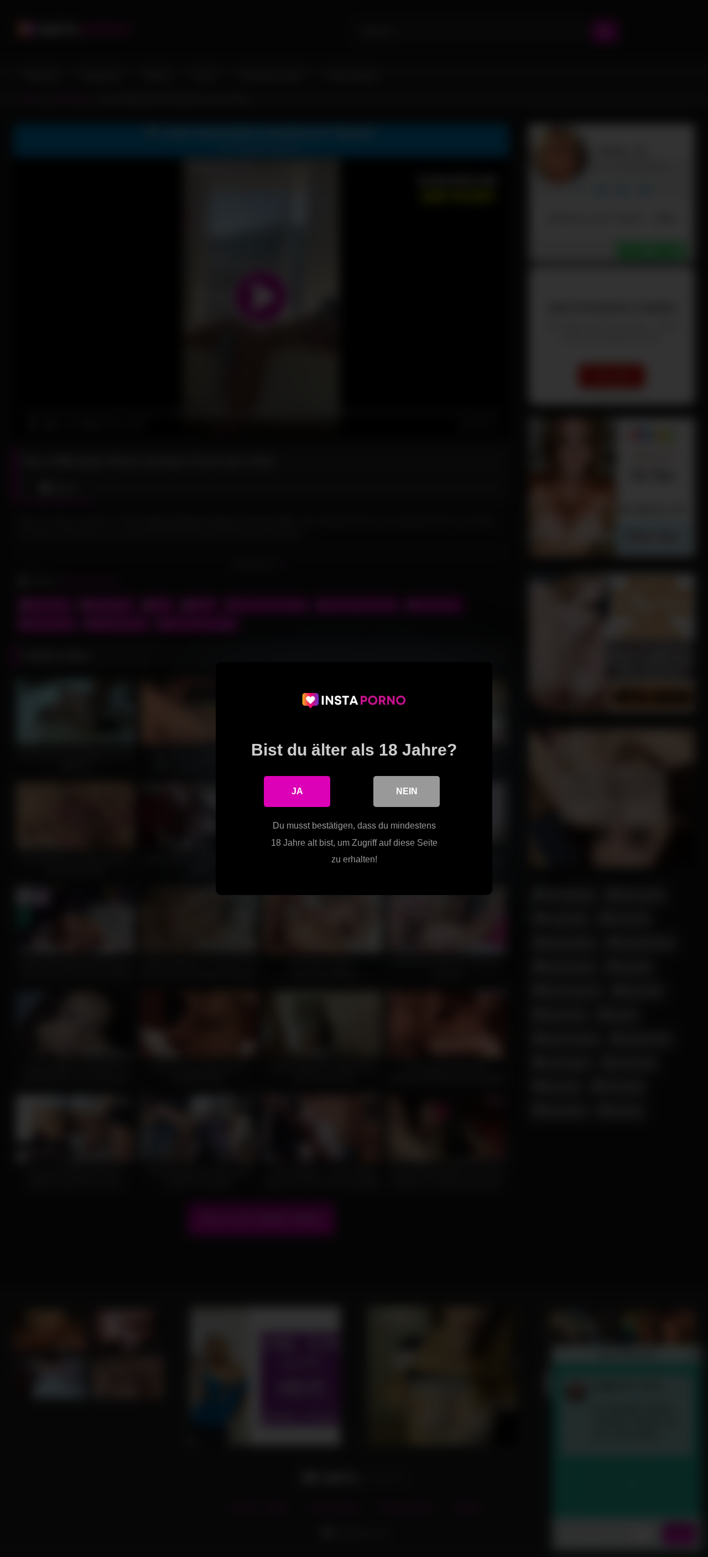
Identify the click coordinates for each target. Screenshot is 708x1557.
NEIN (407, 791)
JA (297, 791)
